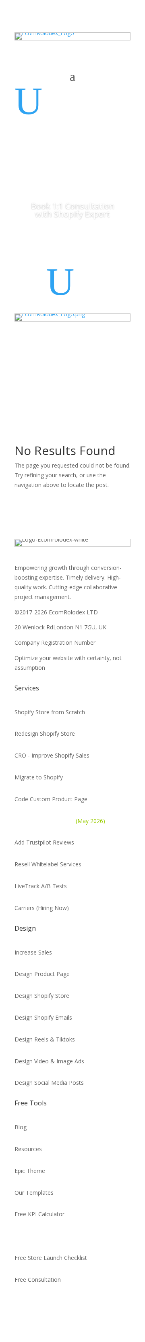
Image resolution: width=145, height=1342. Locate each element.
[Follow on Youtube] (58, 1303)
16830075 (110, 642)
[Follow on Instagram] (95, 1303)
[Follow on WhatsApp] (20, 1303)
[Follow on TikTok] (76, 1303)
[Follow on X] (39, 1303)
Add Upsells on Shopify (59, 821)
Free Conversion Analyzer (47, 1236)
